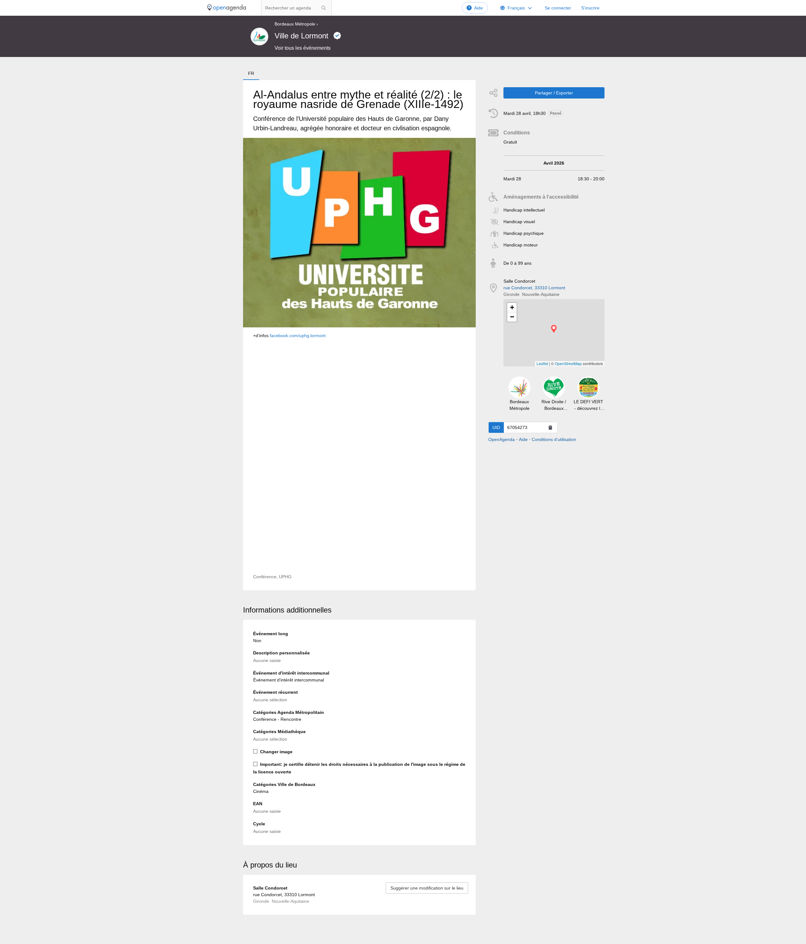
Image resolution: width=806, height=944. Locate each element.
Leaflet (542, 363)
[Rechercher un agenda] (324, 8)
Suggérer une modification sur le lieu (426, 887)
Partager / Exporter (554, 92)
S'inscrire (590, 7)
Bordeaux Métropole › (296, 23)
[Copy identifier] (550, 427)
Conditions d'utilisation (554, 439)
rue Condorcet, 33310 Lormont (534, 287)
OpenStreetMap (568, 363)
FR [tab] (251, 73)
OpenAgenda (501, 439)
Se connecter (558, 7)
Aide (478, 7)
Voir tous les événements (303, 48)
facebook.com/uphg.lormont (298, 335)
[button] (554, 329)
